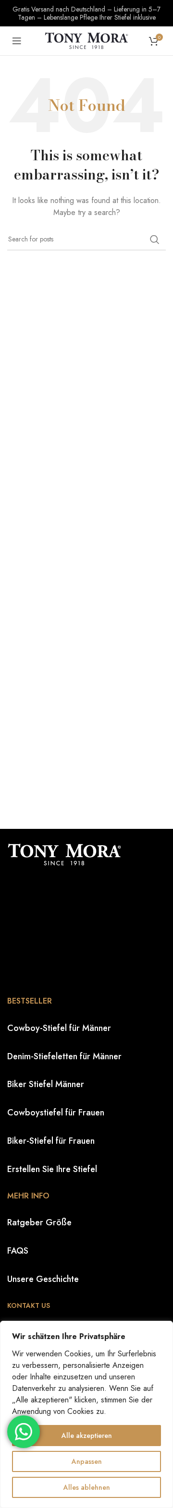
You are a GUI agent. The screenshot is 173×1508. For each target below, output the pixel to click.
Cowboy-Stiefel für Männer (59, 1028)
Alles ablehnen (86, 1487)
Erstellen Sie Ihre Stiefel (52, 1169)
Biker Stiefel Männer (45, 1084)
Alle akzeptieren (87, 1435)
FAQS (17, 1251)
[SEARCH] (155, 239)
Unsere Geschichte (43, 1279)
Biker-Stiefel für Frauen (51, 1141)
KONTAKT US (28, 1305)
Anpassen (87, 1461)
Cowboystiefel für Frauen (55, 1112)
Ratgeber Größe (39, 1222)
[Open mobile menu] (16, 40)
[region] (86, 1414)
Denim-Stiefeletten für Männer (64, 1056)
